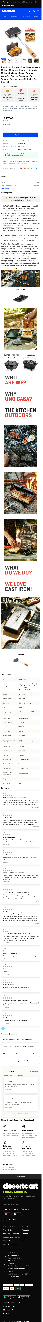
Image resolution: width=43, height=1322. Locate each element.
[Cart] (38, 11)
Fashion (35, 17)
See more (5, 188)
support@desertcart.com (17, 1268)
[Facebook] (14, 1219)
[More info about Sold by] (29, 141)
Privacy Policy (9, 1306)
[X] (9, 1219)
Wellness (4, 17)
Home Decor (14, 17)
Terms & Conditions (11, 1303)
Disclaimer (8, 1310)
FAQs (6, 1313)
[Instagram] (5, 1219)
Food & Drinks (25, 17)
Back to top (21, 1176)
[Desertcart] (8, 11)
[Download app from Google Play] (9, 1297)
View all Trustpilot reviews (21, 1113)
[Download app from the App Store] (23, 1297)
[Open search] (30, 11)
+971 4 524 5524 (13, 1276)
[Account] (34, 11)
